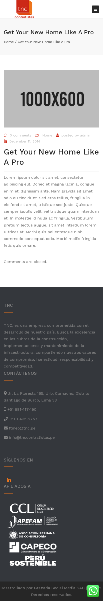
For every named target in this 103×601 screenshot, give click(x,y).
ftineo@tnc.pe (22, 428)
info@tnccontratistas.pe (31, 437)
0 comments (20, 135)
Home (9, 42)
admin (85, 135)
